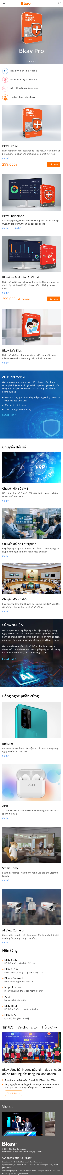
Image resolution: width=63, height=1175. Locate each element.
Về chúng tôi (28, 1027)
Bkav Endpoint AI (13, 216)
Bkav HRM (10, 1005)
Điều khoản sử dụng (27, 1151)
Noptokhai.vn (12, 987)
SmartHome (10, 868)
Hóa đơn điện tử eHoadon (23, 70)
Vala (7, 996)
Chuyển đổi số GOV (15, 599)
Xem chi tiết (8, 414)
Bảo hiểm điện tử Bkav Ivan (24, 88)
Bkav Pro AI (10, 146)
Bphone (7, 744)
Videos (7, 1106)
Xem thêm (12, 1093)
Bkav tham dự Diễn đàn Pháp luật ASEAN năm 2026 (30, 1080)
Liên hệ (17, 228)
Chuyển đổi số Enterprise (19, 544)
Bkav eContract (13, 978)
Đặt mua (54, 164)
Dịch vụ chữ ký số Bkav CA (23, 79)
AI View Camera (13, 930)
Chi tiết (5, 158)
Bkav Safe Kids (12, 350)
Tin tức (7, 1027)
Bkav (20, 277)
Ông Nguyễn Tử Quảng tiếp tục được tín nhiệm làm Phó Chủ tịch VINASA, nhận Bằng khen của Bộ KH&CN (32, 1086)
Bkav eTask (11, 969)
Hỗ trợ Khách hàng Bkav (23, 97)
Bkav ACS (10, 1015)
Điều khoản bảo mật (10, 1151)
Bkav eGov (10, 960)
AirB (5, 806)
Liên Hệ (39, 1151)
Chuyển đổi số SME (15, 488)
